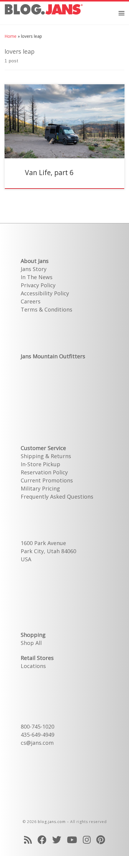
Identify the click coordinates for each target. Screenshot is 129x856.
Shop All (31, 642)
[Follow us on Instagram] (87, 840)
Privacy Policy (38, 285)
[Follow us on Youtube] (72, 840)
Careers (30, 301)
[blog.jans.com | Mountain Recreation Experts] (43, 12)
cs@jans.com (37, 742)
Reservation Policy (44, 472)
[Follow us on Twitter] (56, 840)
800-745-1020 (37, 726)
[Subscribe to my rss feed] (28, 840)
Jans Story (33, 269)
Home (10, 36)
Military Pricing (40, 488)
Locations (33, 666)
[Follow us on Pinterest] (100, 840)
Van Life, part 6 (49, 172)
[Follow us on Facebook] (42, 840)
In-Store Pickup (40, 464)
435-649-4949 (37, 734)
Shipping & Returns (46, 456)
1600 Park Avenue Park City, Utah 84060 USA (48, 551)
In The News (36, 277)
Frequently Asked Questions (57, 496)
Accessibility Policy (45, 293)
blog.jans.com (52, 821)
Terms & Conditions (46, 309)
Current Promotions (47, 480)
